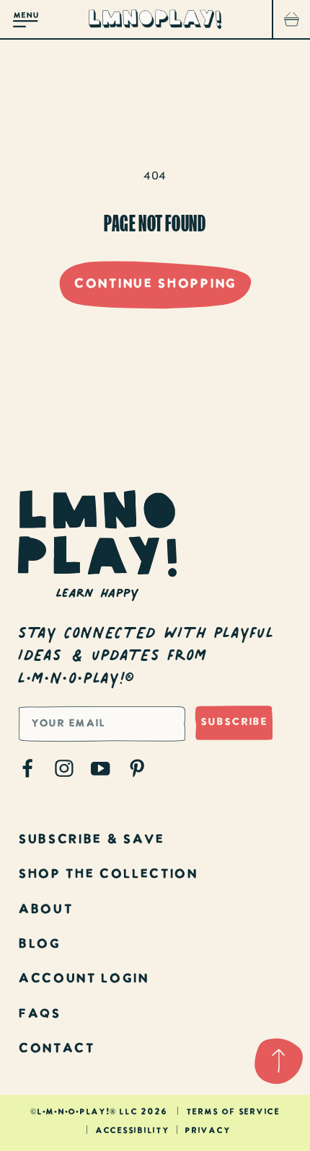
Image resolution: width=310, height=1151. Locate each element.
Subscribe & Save (91, 840)
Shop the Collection (108, 874)
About (45, 909)
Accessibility (132, 1131)
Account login (83, 979)
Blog (39, 944)
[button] (26, 19)
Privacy (207, 1131)
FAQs (39, 1014)
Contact (56, 1049)
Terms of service (233, 1112)
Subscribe (233, 722)
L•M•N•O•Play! (73, 1112)
